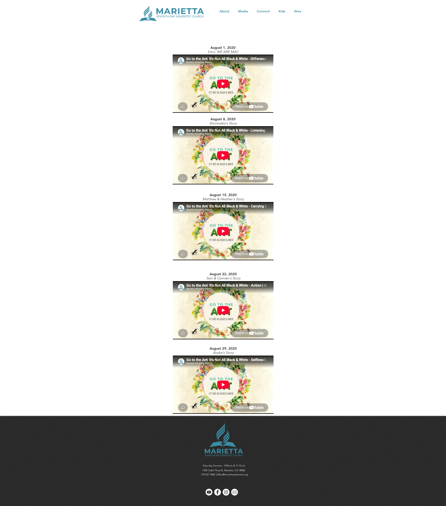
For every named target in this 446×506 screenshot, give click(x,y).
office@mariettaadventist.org (232, 474)
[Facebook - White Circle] (217, 492)
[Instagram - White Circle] (226, 492)
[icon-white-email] (234, 492)
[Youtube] (209, 492)
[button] (227, 11)
